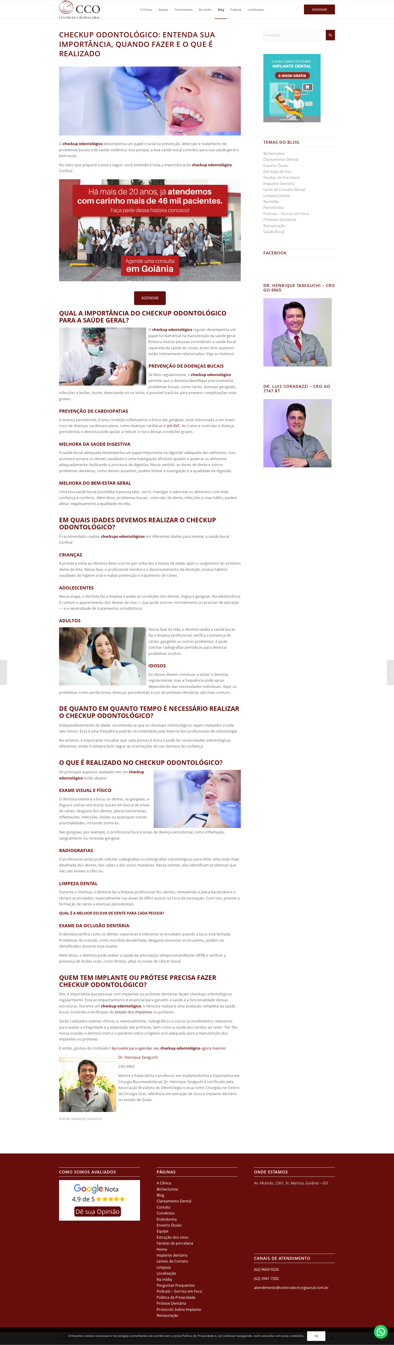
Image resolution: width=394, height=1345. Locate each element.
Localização (166, 1273)
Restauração (274, 225)
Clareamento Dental (280, 159)
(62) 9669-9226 (266, 1269)
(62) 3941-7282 (266, 1278)
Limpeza (164, 1267)
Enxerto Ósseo (275, 165)
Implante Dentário (279, 183)
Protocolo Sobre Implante (179, 1309)
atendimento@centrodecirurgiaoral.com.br (291, 1287)
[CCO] (79, 9)
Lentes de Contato (172, 1261)
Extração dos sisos (173, 1237)
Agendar (319, 9)
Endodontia (167, 1219)
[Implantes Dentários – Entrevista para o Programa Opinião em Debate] (3, 672)
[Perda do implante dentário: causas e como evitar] (390, 672)
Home (162, 1249)
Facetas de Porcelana (281, 177)
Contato (164, 1207)
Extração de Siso (277, 171)
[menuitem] (146, 9)
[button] (381, 1332)
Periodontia (273, 207)
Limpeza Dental (276, 195)
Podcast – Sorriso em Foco (286, 213)
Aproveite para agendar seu (135, 1048)
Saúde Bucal (273, 231)
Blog (160, 1195)
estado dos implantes (133, 1012)
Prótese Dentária (171, 1303)
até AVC (173, 425)
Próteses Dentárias (279, 219)
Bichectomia (274, 153)
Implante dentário (172, 1255)
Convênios (166, 1213)
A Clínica (164, 1183)
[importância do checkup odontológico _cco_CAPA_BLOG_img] (150, 101)
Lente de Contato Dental (284, 189)
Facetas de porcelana (175, 1243)
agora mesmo (212, 1048)
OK (316, 1336)
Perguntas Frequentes (176, 1285)
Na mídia (271, 201)
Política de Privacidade (176, 1297)
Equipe (162, 1231)
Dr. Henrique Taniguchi (138, 1057)
